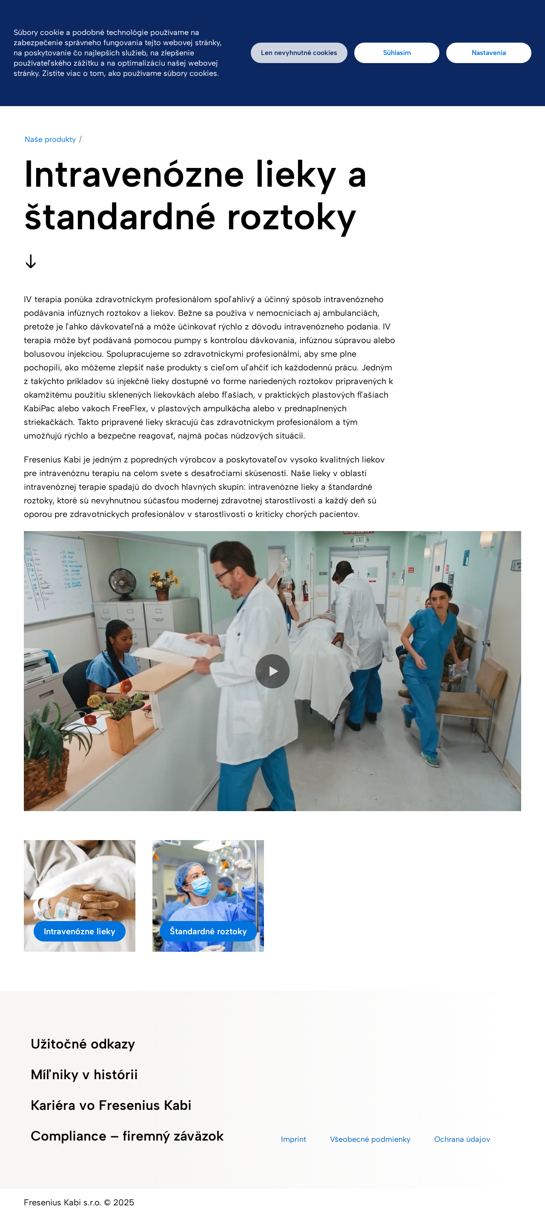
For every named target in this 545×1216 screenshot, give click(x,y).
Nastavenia (489, 53)
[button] (272, 671)
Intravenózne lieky (79, 931)
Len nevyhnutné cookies (299, 53)
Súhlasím (397, 53)
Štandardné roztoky (208, 931)
